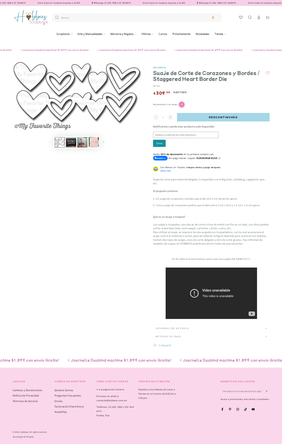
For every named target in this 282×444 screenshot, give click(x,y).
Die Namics (159, 67)
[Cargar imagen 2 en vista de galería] (71, 142)
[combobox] (140, 17)
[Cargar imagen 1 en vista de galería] (60, 142)
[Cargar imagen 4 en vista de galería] (94, 142)
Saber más (165, 170)
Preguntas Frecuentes (68, 395)
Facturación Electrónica (69, 406)
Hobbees (24, 432)
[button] (213, 17)
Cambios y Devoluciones (27, 390)
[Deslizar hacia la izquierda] (50, 142)
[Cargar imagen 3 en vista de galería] (82, 142)
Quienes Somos (64, 390)
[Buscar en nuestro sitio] (57, 17)
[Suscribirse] (267, 391)
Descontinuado (223, 117)
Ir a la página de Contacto (110, 389)
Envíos (59, 401)
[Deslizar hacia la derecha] (103, 142)
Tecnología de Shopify (23, 436)
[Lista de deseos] (240, 17)
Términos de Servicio (25, 401)
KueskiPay (61, 412)
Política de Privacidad (26, 395)
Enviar (159, 143)
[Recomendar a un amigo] (182, 104)
